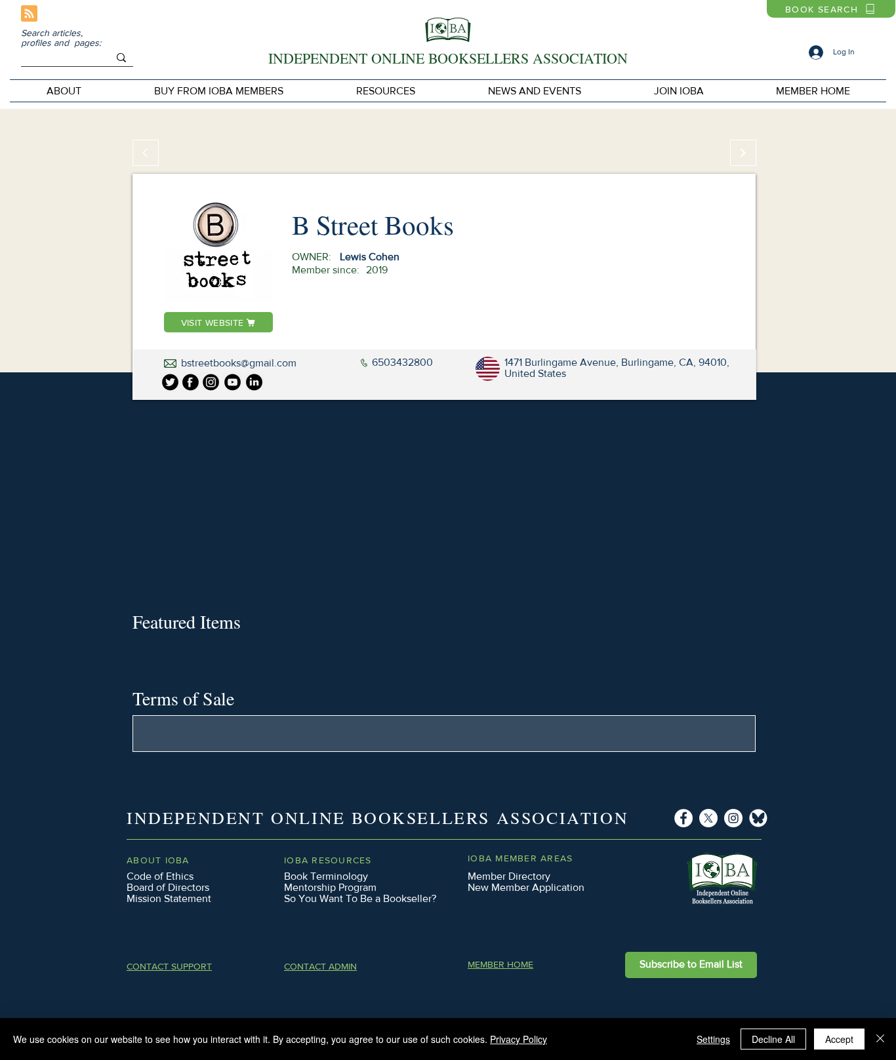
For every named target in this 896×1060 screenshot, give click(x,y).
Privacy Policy (518, 1039)
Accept (839, 1039)
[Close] (880, 1039)
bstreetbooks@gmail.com (238, 362)
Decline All (773, 1039)
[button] (218, 91)
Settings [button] (713, 1039)
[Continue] (743, 153)
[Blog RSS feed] (29, 14)
